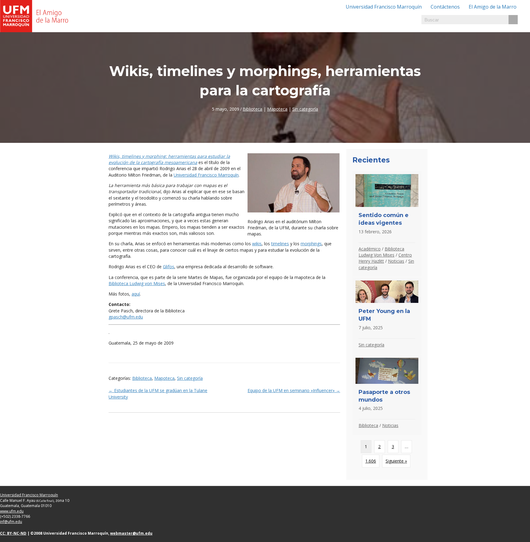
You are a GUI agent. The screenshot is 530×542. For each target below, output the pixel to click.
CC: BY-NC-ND (13, 533)
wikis (257, 243)
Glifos (168, 266)
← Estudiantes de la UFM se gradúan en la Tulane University (158, 393)
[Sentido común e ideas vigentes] (386, 224)
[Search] (513, 19)
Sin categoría (305, 109)
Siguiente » (396, 461)
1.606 (370, 461)
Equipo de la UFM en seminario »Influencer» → (294, 390)
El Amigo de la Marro (493, 6)
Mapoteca (277, 109)
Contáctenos (445, 6)
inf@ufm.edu (11, 521)
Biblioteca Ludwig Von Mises (381, 252)
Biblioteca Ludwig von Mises (137, 283)
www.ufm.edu (12, 511)
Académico (370, 249)
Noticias (396, 261)
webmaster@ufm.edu (131, 533)
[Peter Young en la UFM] (386, 315)
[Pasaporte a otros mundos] (386, 395)
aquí (136, 294)
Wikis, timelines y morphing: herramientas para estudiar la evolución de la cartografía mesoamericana (169, 159)
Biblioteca (252, 109)
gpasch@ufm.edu (126, 317)
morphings (311, 243)
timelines (280, 243)
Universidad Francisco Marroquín (384, 6)
